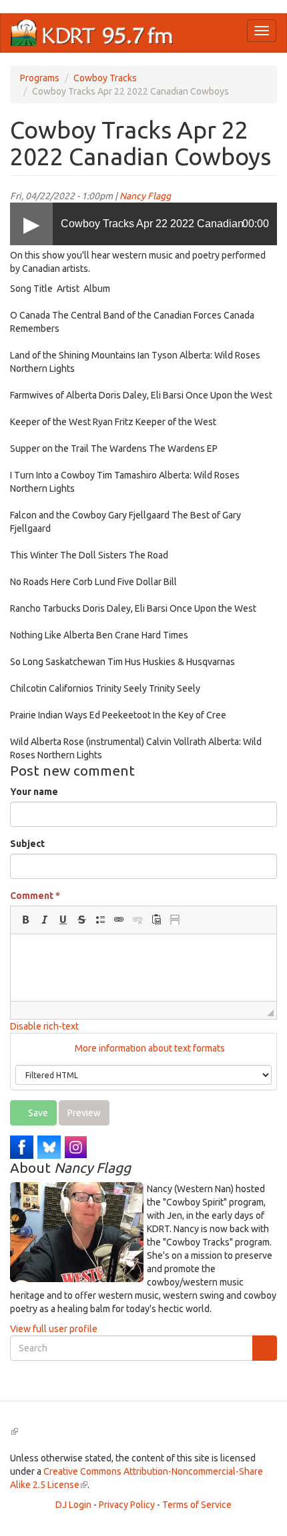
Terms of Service (197, 1504)
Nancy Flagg (145, 196)
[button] (25, 919)
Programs (39, 78)
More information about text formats (149, 1048)
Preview (84, 1113)
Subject (27, 843)
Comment (35, 895)
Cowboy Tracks (105, 78)
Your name (34, 791)
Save (37, 1113)
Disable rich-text (44, 1026)
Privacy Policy (127, 1504)
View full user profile (53, 1328)
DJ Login (73, 1504)
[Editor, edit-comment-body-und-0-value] (143, 967)
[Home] (92, 33)
